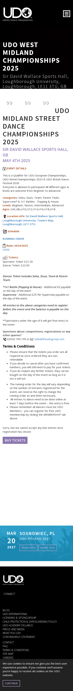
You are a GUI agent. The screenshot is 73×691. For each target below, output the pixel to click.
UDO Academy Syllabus (18, 625)
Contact (8, 642)
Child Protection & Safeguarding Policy (30, 621)
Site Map (8, 653)
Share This (47, 547)
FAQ (5, 646)
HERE (6, 249)
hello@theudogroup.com (49, 339)
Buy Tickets (15, 440)
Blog (6, 610)
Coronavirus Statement (19, 637)
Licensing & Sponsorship (19, 617)
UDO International (15, 614)
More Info (28, 547)
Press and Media (13, 629)
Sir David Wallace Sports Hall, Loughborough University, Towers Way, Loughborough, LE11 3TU (33, 220)
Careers (8, 657)
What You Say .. (13, 633)
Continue (11, 683)
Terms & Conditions (16, 650)
